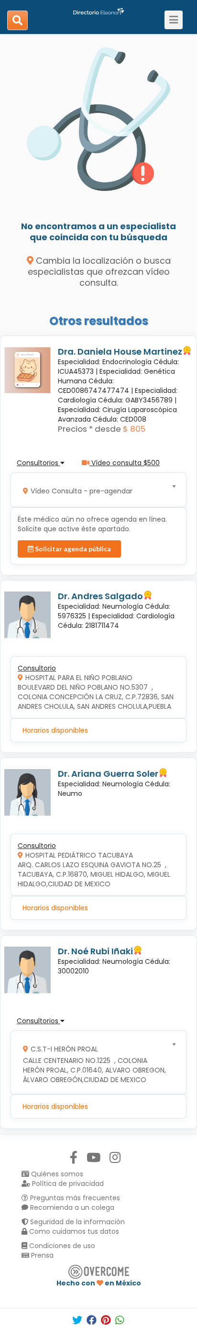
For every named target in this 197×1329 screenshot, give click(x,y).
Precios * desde (89, 429)
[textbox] (95, 490)
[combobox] (95, 490)
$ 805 (134, 429)
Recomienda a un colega (71, 1207)
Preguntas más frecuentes (74, 1198)
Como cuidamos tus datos (73, 1231)
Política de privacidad (67, 1183)
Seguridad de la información (76, 1222)
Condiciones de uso (61, 1246)
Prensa (41, 1255)
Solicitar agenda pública (72, 549)
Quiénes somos (56, 1174)
